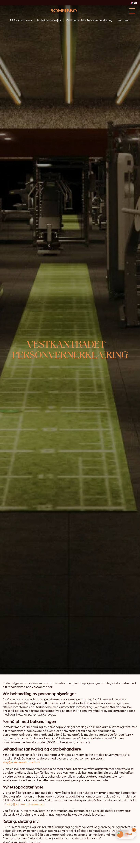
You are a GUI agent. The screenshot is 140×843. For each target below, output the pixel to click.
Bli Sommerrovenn (21, 20)
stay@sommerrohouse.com (21, 762)
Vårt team (124, 20)
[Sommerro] (64, 10)
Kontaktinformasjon (49, 20)
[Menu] (131, 10)
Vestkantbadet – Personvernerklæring (89, 20)
